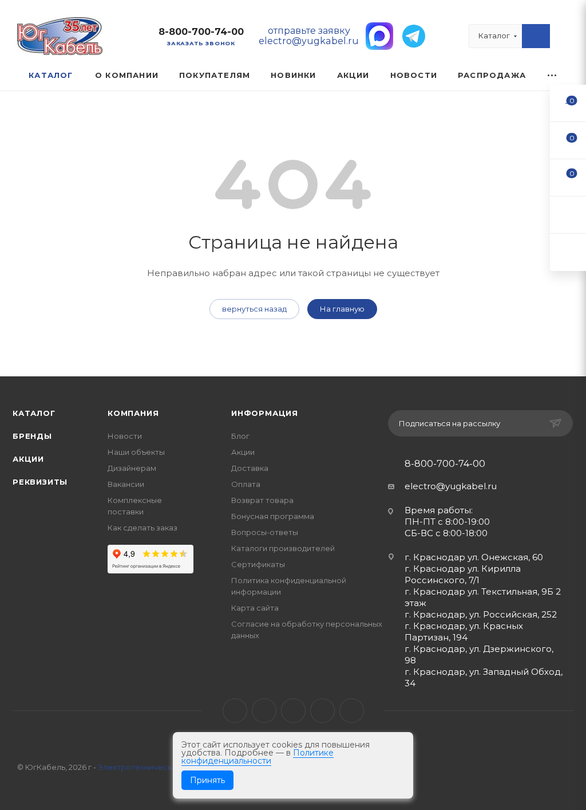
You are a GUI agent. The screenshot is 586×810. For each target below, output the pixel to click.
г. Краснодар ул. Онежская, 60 (474, 557)
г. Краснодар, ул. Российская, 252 (481, 614)
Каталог (34, 413)
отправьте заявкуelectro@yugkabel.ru (309, 35)
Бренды (32, 436)
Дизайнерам (132, 468)
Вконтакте (235, 710)
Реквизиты (40, 481)
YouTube (293, 710)
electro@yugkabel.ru (451, 486)
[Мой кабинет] (564, 39)
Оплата (245, 484)
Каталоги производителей (283, 548)
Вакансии (126, 484)
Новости (125, 436)
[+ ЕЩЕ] (552, 75)
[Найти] (536, 36)
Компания (133, 413)
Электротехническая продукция (161, 767)
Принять (207, 780)
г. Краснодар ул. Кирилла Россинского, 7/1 (463, 574)
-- (568, 102)
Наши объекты (136, 452)
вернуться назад (254, 308)
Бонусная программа (272, 516)
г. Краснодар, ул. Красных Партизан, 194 (464, 631)
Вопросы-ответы (264, 532)
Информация (264, 413)
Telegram (264, 710)
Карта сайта (255, 607)
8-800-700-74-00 (201, 31)
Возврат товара (262, 500)
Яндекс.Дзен (351, 710)
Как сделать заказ (142, 527)
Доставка (249, 468)
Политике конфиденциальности (257, 757)
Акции (28, 458)
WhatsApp (322, 710)
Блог (240, 436)
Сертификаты (258, 564)
